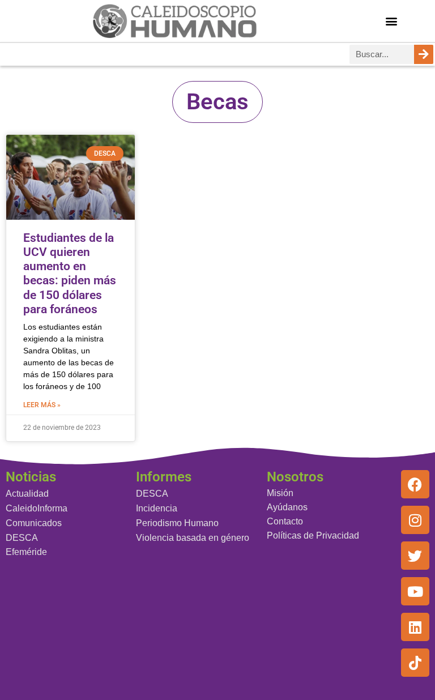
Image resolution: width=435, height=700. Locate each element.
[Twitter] (415, 555)
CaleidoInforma (36, 508)
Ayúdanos (287, 507)
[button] (391, 20)
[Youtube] (415, 591)
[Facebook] (415, 484)
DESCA (22, 538)
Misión (280, 493)
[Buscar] (423, 54)
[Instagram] (415, 520)
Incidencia (156, 508)
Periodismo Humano (177, 523)
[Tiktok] (415, 662)
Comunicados (34, 523)
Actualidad (27, 493)
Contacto (285, 521)
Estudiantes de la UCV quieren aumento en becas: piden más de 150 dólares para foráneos (69, 273)
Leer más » (42, 405)
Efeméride (26, 552)
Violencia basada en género (192, 538)
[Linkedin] (415, 627)
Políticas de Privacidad (313, 535)
